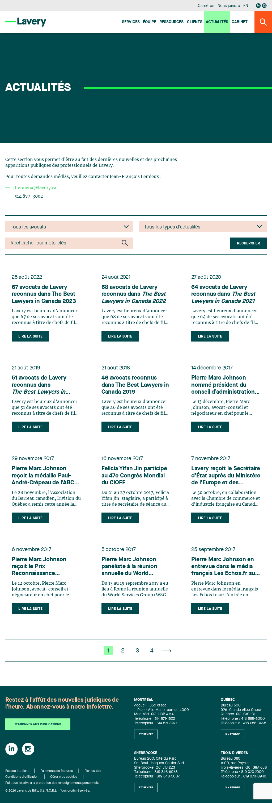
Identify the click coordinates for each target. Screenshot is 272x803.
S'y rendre (146, 734)
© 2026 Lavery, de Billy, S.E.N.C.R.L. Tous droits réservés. (47, 790)
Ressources (171, 22)
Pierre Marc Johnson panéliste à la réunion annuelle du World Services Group (129, 567)
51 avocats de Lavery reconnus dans (39, 385)
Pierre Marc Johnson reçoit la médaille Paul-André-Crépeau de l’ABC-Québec (44, 476)
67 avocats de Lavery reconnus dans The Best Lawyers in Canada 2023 (44, 294)
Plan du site (92, 771)
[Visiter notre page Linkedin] (258, 5)
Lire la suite (30, 336)
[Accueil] (25, 22)
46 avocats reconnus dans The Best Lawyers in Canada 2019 (135, 385)
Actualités (217, 22)
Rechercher (248, 243)
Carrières (206, 6)
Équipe (149, 22)
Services (131, 22)
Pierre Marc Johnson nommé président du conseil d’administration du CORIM (223, 385)
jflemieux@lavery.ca (34, 188)
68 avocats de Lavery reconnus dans (133, 294)
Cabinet (240, 22)
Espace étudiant (17, 771)
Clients (194, 22)
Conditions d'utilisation (22, 777)
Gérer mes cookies (63, 777)
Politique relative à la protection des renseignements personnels (52, 783)
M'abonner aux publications (38, 724)
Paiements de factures (56, 771)
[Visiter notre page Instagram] (264, 5)
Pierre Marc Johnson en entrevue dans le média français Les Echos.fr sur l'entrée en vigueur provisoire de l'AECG (224, 567)
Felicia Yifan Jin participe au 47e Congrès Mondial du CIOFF (134, 476)
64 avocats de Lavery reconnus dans (223, 294)
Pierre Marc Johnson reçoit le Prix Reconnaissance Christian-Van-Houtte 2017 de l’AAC (40, 567)
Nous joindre (229, 6)
